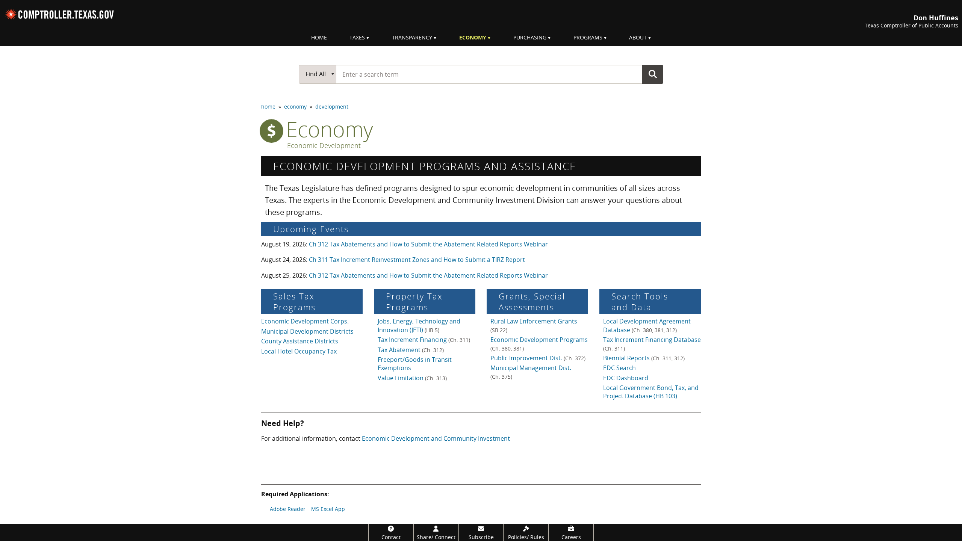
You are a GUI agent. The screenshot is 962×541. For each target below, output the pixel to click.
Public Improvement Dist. (537, 358)
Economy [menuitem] (472, 37)
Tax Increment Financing (424, 339)
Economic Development (324, 146)
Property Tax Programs (414, 302)
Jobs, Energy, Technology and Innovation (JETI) (419, 325)
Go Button (652, 74)
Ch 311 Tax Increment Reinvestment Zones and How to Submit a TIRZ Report (417, 259)
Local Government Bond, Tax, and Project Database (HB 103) (651, 392)
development (331, 106)
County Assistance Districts (299, 341)
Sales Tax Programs (294, 302)
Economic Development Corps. (305, 321)
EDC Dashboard (625, 378)
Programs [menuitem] (587, 37)
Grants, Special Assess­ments (532, 302)
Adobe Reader (288, 508)
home (268, 106)
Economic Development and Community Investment (436, 438)
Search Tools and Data (639, 302)
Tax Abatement (411, 350)
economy (295, 106)
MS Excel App (328, 508)
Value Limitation (412, 378)
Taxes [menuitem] (357, 37)
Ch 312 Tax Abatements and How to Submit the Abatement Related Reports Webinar (428, 244)
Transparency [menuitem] (412, 37)
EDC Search (619, 368)
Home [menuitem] (319, 37)
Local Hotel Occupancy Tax (299, 351)
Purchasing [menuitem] (529, 37)
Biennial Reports (644, 358)
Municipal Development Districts (307, 331)
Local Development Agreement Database (647, 325)
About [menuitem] (638, 37)
